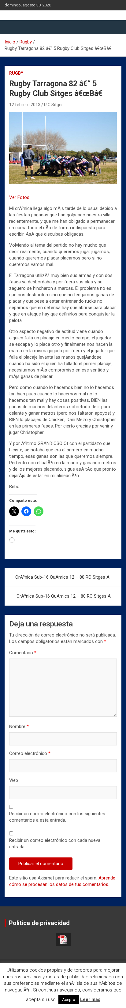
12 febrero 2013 (24, 104)
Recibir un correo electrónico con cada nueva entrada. (54, 843)
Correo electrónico (29, 753)
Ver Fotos (19, 197)
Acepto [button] (68, 999)
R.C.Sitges (54, 104)
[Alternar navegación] (12, 27)
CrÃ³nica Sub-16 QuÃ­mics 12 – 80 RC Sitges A (62, 577)
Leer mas (90, 999)
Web (13, 780)
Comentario (22, 652)
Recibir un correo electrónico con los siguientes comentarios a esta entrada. (57, 817)
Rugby (16, 73)
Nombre (19, 726)
